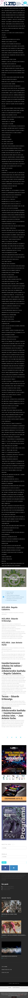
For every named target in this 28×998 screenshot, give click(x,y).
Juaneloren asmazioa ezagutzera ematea (11, 565)
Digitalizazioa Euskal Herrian (8, 83)
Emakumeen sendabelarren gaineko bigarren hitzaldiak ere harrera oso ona (13, 292)
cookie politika (20, 994)
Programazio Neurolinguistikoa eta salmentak (12, 494)
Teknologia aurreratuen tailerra (9, 252)
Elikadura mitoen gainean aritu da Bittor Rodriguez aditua (13, 303)
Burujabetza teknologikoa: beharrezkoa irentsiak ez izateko (13, 214)
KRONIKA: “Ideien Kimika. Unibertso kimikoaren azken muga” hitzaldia (13, 12)
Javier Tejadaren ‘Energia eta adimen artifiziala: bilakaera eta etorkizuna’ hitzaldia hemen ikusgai (13, 330)
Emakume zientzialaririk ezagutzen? (10, 456)
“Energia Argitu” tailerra (7, 123)
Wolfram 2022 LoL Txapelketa (8, 199)
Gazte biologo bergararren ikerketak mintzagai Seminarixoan (13, 150)
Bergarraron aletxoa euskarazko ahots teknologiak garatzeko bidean (13, 217)
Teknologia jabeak (6, 137)
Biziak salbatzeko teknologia (8, 514)
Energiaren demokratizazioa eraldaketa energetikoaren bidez (13, 499)
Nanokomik (4, 472)
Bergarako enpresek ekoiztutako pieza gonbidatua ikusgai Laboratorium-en (13, 363)
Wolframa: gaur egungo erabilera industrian (12, 410)
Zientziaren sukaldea (6, 261)
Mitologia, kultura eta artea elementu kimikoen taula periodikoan (13, 419)
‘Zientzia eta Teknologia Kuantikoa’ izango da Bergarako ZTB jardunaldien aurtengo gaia (13, 28)
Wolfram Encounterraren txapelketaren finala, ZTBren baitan (13, 108)
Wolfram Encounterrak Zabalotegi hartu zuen (12, 154)
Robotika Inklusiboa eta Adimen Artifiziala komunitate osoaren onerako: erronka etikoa (13, 285)
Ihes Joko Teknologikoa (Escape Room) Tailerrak (13, 77)
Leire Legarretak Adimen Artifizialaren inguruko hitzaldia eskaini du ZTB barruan (13, 68)
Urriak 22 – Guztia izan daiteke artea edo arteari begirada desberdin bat (13, 443)
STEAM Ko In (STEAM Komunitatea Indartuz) (11, 112)
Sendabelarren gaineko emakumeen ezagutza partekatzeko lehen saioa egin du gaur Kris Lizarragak (13, 299)
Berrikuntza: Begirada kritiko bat (9, 536)
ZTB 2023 (4, 106)
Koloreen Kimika (5, 57)
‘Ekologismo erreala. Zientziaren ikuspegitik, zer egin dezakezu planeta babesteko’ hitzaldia (13, 248)
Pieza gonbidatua (5, 534)
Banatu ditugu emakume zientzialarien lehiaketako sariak (13, 341)
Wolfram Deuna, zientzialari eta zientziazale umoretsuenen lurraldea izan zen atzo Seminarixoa (13, 434)
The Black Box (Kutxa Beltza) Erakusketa (11, 86)
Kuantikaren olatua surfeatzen (9, 63)
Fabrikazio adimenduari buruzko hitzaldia (11, 250)
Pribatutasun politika (7, 969)
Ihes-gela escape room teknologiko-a (10, 259)
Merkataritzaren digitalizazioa (9, 339)
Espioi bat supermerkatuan (8, 476)
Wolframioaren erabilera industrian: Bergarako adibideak (13, 365)
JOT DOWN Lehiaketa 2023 (7, 141)
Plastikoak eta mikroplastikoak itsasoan (11, 388)
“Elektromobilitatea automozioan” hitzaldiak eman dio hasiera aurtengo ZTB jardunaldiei (13, 163)
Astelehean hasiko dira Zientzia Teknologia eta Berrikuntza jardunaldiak (13, 376)
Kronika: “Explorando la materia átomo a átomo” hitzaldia (13, 21)
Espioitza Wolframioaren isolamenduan (11, 436)
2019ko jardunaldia (6, 421)
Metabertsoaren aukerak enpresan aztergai (12, 148)
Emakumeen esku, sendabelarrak (9, 314)
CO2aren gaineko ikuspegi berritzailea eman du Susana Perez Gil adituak (13, 301)
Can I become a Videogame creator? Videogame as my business (13, 492)
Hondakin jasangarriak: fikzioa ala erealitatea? (13, 183)
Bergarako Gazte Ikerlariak (8, 119)
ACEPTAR (14, 997)
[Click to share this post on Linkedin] (21, 737)
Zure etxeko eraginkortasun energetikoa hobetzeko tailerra (13, 254)
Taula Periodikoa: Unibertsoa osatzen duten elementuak (13, 383)
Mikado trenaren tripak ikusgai (9, 228)
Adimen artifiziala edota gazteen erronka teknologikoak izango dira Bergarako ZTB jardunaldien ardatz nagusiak (13, 72)
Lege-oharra (4, 966)
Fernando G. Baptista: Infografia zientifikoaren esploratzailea (13, 61)
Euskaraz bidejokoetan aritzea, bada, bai (11, 152)
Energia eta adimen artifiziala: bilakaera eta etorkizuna (13, 332)
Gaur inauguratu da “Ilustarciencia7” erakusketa (13, 237)
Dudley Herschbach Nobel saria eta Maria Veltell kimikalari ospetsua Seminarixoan (13, 385)
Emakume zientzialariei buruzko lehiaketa (11, 394)
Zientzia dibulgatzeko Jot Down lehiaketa (11, 132)
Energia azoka (5, 543)
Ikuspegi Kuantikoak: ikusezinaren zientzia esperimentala (13, 46)
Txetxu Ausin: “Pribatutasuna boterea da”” (11, 239)
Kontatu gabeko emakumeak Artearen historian (12, 372)
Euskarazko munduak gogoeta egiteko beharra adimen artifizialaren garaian (13, 221)
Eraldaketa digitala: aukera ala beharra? (11, 321)
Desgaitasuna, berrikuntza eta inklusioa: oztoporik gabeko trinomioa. (13, 490)
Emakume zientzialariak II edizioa (9, 114)
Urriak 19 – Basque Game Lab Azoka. (10, 450)
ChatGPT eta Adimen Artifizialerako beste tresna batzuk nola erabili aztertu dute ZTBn (13, 101)
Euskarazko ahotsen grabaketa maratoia (11, 270)
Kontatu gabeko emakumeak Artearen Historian (12, 414)
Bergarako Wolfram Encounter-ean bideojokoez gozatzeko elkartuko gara (13, 159)
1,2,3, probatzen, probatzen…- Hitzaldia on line (12, 294)
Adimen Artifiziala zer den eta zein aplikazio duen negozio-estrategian (13, 268)
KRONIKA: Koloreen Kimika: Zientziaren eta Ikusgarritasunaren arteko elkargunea (13, 17)
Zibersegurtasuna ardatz (7, 530)
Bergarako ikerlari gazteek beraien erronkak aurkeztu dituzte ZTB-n (13, 99)
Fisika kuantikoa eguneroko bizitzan (10, 281)
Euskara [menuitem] (9, 987)
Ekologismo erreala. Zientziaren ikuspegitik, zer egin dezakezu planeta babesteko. (13, 288)
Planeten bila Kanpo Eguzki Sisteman (10, 405)
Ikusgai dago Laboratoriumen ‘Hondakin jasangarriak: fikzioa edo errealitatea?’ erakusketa (13, 157)
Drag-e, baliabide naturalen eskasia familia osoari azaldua (13, 432)
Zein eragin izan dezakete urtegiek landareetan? (13, 179)
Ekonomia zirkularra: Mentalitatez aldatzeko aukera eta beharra (13, 230)
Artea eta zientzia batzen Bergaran (10, 208)
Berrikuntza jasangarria (7, 483)
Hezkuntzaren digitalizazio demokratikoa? (11, 194)
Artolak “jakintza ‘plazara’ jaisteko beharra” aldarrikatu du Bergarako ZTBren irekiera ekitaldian (13, 103)
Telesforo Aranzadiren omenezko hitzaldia (12, 310)
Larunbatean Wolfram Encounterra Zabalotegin (13, 161)
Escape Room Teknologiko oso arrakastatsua (12, 290)
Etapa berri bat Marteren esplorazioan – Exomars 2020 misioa (13, 474)
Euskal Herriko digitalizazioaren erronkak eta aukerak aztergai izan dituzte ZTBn (13, 70)
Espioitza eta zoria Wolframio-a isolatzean (12, 470)
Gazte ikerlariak (5, 30)
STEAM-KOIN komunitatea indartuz (9, 79)
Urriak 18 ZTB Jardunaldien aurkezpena (11, 452)
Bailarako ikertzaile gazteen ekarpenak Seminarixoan (13, 210)
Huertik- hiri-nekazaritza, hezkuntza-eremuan (12, 501)
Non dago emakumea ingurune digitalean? (11, 550)
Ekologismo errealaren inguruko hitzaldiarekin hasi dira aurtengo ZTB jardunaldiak (13, 243)
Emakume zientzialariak (7, 168)
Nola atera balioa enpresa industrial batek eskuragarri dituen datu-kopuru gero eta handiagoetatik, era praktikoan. (13, 485)
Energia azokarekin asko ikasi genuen (10, 521)
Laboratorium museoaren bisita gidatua (11, 39)
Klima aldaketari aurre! (7, 188)
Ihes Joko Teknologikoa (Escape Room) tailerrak (13, 110)
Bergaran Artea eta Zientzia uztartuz (10, 308)
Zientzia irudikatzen (6, 328)
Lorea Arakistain (5, 523)
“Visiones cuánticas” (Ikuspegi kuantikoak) (11, 66)
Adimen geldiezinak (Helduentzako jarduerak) (12, 50)
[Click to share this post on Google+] (16, 737)
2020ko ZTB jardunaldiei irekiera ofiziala (11, 305)
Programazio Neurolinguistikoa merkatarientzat (13, 368)
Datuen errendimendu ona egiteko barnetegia (12, 348)
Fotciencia (4, 554)
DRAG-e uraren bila (6, 503)
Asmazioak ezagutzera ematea (8, 263)
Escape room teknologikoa (8, 319)
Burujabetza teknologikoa (8, 274)
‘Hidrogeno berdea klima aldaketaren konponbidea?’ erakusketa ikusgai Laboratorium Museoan (13, 212)
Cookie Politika (5, 972)
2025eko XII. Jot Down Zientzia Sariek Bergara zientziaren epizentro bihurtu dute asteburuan (13, 32)
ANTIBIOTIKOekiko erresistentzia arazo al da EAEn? (13, 177)
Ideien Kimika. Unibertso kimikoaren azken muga (12, 52)
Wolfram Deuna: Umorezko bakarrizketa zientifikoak (13, 401)
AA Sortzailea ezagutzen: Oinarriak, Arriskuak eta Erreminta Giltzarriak (13, 94)
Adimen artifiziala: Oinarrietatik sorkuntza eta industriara (13, 81)
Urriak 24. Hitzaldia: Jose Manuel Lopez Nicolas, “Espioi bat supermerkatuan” (13, 441)
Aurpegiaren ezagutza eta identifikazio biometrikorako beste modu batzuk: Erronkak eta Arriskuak (13, 97)
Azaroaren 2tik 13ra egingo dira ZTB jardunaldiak (13, 172)
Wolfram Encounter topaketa (8, 379)
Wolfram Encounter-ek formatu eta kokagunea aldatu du (13, 345)
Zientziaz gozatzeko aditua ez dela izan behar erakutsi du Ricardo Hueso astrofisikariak (13, 232)
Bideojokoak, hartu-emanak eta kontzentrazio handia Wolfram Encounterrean (13, 519)
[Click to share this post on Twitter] (12, 737)
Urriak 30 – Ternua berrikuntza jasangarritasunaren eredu (13, 439)
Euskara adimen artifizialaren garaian (10, 272)
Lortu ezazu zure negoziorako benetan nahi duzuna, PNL (13, 412)
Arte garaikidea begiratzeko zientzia (10, 479)
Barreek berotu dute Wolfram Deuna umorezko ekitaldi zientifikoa (13, 359)
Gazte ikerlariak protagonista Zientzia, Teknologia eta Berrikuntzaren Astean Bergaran (13, 10)
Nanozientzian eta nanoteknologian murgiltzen (13, 563)
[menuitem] (10, 987)
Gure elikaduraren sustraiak (8, 334)
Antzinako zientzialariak (7, 143)
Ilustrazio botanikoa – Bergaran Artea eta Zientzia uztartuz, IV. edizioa (13, 381)
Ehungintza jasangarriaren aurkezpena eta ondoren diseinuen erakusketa (13, 192)
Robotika (4, 561)
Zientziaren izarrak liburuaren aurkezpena (11, 279)
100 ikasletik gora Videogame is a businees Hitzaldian (13, 463)
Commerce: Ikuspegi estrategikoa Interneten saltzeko (13, 117)
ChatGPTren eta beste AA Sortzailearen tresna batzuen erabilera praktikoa (13, 90)
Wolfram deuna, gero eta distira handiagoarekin (13, 510)
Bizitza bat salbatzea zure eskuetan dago (11, 545)
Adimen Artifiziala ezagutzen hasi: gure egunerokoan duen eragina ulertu (13, 88)
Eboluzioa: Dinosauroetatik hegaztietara (11, 416)
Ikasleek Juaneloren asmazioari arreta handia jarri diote (13, 525)
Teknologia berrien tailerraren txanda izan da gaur (13, 234)
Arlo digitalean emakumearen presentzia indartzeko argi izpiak (13, 512)
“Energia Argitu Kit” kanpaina (8, 121)
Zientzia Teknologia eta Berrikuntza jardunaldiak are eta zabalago (13, 465)
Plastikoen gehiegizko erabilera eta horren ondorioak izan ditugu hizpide (13, 350)
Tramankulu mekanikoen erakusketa (10, 459)
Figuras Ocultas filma (7, 396)
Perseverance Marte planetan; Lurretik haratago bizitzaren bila (13, 283)
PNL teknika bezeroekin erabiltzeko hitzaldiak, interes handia (13, 516)
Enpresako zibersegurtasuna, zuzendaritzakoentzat (13, 547)
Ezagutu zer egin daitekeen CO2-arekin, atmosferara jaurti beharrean (13, 325)
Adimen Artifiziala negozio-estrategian (11, 219)
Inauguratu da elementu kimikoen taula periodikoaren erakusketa (13, 352)
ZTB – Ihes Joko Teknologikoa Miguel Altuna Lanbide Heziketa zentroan (13, 8)
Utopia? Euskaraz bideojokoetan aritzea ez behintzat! (13, 181)
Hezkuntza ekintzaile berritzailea (10, 197)
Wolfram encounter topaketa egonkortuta (11, 423)
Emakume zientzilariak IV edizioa (9, 41)
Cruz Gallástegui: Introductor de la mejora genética (13, 399)
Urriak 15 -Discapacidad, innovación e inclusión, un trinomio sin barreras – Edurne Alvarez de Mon (13, 454)
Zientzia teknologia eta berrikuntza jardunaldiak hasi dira (13, 374)
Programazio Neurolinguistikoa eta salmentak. (12, 552)
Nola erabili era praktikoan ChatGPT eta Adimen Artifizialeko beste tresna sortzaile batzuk (13, 128)
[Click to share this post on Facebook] (7, 737)
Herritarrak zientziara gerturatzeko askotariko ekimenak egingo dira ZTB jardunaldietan (13, 245)
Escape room (4, 170)
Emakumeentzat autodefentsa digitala (10, 312)
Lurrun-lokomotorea (6, 556)
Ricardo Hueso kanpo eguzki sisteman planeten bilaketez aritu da (13, 361)
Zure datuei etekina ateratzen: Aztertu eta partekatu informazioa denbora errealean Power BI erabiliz (13, 392)
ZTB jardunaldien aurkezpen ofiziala (10, 527)
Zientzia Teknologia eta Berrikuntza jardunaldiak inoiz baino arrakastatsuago (13, 425)
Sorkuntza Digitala (6, 134)
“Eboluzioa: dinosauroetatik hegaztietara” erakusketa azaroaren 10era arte (13, 370)
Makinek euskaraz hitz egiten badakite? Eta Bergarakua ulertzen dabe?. (13, 190)
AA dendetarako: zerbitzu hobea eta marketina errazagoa (13, 92)
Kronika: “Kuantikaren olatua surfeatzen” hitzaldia (13, 23)
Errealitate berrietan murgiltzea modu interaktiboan (13, 130)
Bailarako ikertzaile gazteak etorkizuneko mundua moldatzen (13, 265)
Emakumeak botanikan (7, 139)
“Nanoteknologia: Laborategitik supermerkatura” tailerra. (13, 461)
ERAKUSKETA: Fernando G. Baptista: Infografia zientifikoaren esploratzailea (13, 19)
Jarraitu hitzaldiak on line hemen (10, 241)
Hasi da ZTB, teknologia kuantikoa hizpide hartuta (13, 26)
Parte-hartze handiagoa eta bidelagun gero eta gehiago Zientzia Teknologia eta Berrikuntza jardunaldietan (13, 505)
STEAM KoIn (4, 37)
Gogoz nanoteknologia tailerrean (10, 445)
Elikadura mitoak (5, 323)
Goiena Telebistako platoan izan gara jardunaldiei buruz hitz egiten (13, 532)
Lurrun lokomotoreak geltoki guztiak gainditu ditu (13, 507)
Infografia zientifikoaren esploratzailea (11, 43)
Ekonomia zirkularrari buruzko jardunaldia (12, 390)
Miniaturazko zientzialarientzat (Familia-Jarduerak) (13, 48)
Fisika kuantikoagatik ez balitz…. (9, 223)
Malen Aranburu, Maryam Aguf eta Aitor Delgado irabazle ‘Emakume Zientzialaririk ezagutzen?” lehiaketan (13, 430)
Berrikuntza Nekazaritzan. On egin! (10, 541)
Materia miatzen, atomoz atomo (9, 59)
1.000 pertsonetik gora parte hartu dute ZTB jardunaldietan (13, 343)
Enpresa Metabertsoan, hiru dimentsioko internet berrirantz (13, 174)
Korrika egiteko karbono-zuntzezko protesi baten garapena (13, 496)
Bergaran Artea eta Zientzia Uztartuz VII (11, 201)
